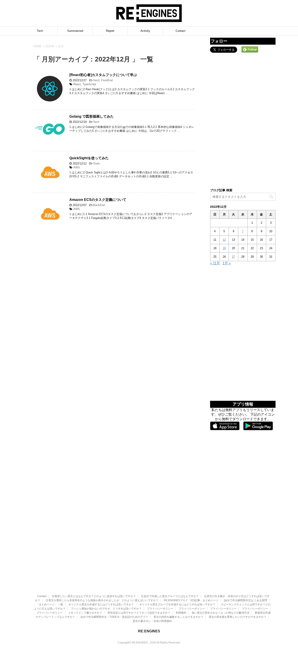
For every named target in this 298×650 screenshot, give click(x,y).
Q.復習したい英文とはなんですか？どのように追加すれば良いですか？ (94, 596)
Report (110, 30)
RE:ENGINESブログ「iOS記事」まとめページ (191, 600)
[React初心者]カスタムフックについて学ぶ (103, 75)
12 (224, 239)
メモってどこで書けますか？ (85, 612)
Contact (180, 30)
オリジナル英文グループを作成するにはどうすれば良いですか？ (177, 604)
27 (233, 256)
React (77, 84)
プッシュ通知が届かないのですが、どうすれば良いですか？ (106, 608)
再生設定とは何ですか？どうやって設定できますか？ (139, 612)
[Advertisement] (243, 120)
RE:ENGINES (149, 631)
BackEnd (99, 205)
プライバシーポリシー (160, 608)
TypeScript (89, 84)
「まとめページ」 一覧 (49, 604)
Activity (145, 30)
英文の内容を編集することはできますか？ (178, 616)
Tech (40, 30)
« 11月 (215, 263)
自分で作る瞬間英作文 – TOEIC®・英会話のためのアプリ (114, 616)
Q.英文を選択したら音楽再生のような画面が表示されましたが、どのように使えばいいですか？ (102, 600)
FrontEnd (107, 80)
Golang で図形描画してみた (91, 116)
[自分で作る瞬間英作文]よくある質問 (245, 600)
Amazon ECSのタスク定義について (97, 199)
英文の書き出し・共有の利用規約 (152, 621)
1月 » (227, 263)
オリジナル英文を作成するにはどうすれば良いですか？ (101, 604)
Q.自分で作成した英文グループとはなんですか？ (170, 596)
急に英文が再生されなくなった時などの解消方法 (220, 612)
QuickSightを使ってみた (89, 158)
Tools (96, 163)
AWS (76, 167)
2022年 (49, 46)
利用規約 (181, 612)
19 (224, 248)
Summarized (75, 30)
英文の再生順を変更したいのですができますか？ (237, 616)
